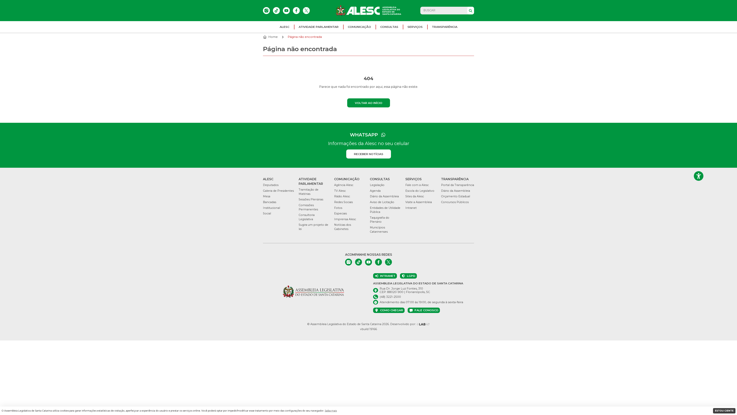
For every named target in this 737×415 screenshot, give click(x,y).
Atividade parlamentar (319, 27)
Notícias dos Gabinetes (342, 227)
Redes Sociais (343, 202)
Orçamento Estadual (455, 196)
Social (267, 213)
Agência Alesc (343, 185)
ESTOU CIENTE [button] (724, 410)
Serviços (415, 27)
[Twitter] (306, 10)
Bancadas (269, 202)
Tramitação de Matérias (308, 192)
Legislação (377, 185)
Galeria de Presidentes (278, 191)
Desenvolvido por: (403, 324)
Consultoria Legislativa (307, 217)
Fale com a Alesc (417, 185)
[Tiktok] (276, 10)
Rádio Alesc (342, 196)
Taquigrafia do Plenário (379, 220)
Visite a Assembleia (418, 202)
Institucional (271, 208)
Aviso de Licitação (382, 202)
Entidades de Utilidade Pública (385, 210)
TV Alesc (340, 191)
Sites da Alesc (414, 196)
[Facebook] (296, 10)
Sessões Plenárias (311, 199)
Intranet (411, 208)
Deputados (270, 185)
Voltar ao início (368, 103)
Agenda (375, 191)
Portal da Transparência (457, 185)
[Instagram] (266, 10)
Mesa (266, 196)
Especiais (340, 213)
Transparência (444, 27)
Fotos (338, 208)
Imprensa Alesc (345, 219)
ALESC (284, 27)
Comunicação (359, 27)
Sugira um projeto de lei (313, 227)
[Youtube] (286, 10)
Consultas (389, 27)
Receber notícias (368, 154)
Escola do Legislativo (419, 191)
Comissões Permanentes (308, 207)
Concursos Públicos (455, 202)
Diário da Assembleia (384, 196)
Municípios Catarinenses (379, 229)
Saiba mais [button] (331, 410)
